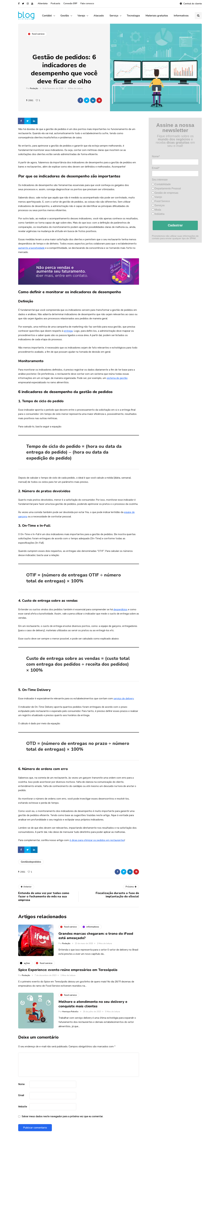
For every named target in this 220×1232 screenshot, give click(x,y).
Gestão (64, 15)
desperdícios (120, 609)
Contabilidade (162, 184)
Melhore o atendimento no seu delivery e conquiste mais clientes (92, 1004)
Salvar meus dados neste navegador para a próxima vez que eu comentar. (62, 1116)
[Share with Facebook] (80, 100)
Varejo (81, 15)
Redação (34, 88)
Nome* (156, 156)
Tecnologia (133, 15)
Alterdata (43, 3)
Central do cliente (192, 3)
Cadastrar (175, 225)
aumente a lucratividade (31, 248)
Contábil (47, 15)
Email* (155, 168)
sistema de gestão (117, 378)
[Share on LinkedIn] (34, 121)
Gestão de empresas (166, 192)
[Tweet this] (86, 100)
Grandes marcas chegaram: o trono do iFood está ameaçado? (95, 936)
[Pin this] (99, 100)
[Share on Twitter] (28, 121)
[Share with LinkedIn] (93, 100)
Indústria (159, 214)
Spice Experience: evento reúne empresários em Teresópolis (67, 969)
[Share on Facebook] (21, 121)
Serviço (114, 15)
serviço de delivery (124, 698)
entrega (68, 330)
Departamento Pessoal (167, 188)
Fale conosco (87, 3)
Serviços (159, 205)
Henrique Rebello (70, 1011)
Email (21, 1095)
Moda (157, 209)
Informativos (181, 15)
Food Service (162, 201)
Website (22, 1106)
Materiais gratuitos (157, 15)
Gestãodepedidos (31, 861)
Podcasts (55, 3)
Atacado (99, 15)
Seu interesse (160, 179)
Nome (21, 1084)
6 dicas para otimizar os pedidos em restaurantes (97, 840)
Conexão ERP (70, 3)
